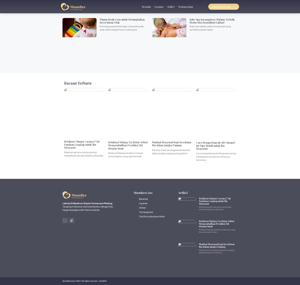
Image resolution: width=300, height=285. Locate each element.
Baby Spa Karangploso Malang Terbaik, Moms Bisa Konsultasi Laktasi (212, 21)
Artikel (170, 6)
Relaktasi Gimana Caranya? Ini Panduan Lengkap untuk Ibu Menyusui (82, 144)
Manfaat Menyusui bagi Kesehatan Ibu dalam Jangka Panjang (171, 144)
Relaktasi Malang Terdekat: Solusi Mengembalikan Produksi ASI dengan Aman (128, 145)
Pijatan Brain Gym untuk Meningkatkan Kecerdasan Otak (122, 21)
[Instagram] (65, 220)
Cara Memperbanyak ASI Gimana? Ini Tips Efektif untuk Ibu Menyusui (216, 145)
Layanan (159, 6)
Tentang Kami (185, 6)
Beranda (146, 6)
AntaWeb (103, 281)
